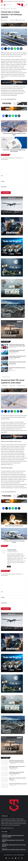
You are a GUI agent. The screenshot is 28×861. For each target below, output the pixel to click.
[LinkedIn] (8, 48)
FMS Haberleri (13, 8)
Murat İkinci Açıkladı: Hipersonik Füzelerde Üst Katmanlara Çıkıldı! (17, 345)
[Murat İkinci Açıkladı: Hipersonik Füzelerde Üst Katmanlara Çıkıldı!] (4, 346)
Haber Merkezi (4, 20)
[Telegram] (18, 48)
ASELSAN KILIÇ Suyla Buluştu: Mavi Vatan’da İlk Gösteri (17, 351)
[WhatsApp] (15, 48)
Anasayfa (4, 8)
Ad (2, 175)
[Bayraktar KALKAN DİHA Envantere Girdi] (4, 369)
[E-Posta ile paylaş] (21, 48)
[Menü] (1, 5)
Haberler (8, 8)
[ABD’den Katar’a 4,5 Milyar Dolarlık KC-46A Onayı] (4, 363)
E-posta (3, 181)
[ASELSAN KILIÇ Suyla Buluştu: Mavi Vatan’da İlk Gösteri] (4, 352)
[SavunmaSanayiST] (14, 5)
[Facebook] (2, 48)
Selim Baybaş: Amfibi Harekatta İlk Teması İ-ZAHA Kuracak (17, 357)
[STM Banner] (14, 82)
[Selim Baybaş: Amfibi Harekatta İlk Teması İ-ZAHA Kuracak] (4, 358)
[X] (5, 48)
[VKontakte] (11, 48)
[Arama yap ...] (26, 5)
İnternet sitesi (4, 186)
